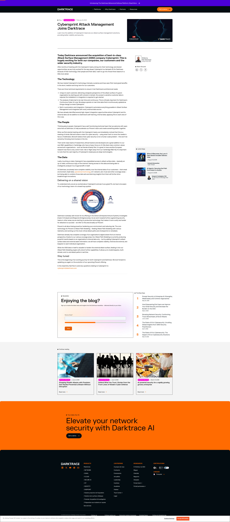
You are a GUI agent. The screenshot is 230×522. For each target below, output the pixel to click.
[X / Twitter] (66, 467)
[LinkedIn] (62, 467)
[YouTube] (70, 467)
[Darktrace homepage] (65, 9)
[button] (96, 9)
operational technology (83, 172)
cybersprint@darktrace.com (67, 268)
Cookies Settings (169, 518)
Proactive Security (65, 380)
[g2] (74, 467)
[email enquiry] (78, 467)
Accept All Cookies (182, 518)
